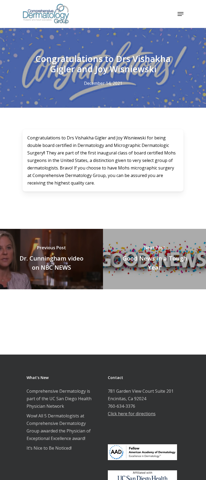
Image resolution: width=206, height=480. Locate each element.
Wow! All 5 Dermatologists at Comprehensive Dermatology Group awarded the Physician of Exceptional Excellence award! (59, 427)
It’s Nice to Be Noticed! (49, 448)
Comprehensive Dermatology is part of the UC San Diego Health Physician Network (59, 398)
